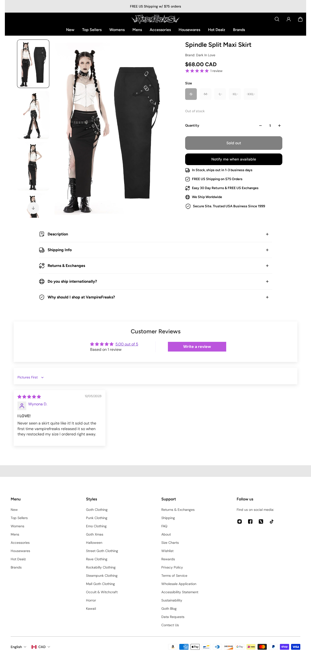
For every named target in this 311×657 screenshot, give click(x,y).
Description (58, 234)
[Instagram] (239, 521)
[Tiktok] (271, 521)
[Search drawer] (277, 19)
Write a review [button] (197, 346)
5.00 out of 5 (126, 344)
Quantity (192, 125)
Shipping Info (60, 250)
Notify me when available (233, 159)
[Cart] (300, 19)
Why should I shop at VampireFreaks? (81, 297)
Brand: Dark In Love (200, 55)
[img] (29, 396)
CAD (42, 647)
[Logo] (155, 19)
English (16, 647)
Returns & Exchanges (66, 265)
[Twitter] (261, 521)
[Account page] (288, 19)
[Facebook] (250, 521)
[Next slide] (33, 208)
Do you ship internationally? (72, 281)
